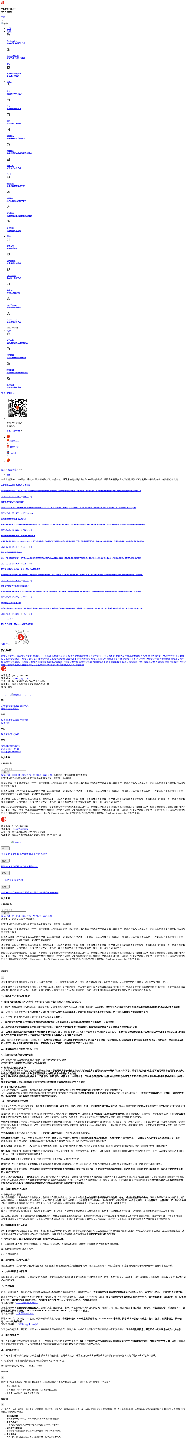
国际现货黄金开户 (13, 662)
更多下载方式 (13, 431)
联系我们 (14, 708)
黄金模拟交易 (155, 656)
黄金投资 (160, 662)
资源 (4, 861)
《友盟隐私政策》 (25, 1313)
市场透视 (15, 720)
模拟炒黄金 (60, 659)
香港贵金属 (165, 659)
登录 (3, 393)
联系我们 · (6, 775)
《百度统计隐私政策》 (27, 1302)
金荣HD (14, 746)
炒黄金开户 (16, 664)
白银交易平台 (72, 659)
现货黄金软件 (136, 656)
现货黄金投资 (44, 662)
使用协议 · (17, 775)
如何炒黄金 (85, 659)
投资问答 (5, 723)
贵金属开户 (110, 656)
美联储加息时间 (68, 664)
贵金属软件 (69, 656)
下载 (3, 17)
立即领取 (5, 772)
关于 (4, 848)
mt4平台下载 (53, 664)
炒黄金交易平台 (9, 656)
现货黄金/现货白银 (13, 880)
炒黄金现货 (80, 656)
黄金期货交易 (47, 659)
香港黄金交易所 (25, 656)
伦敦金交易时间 (30, 662)
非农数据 (80, 664)
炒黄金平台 (128, 659)
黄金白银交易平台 (95, 656)
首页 (3, 469)
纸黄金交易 (57, 656)
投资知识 (5, 720)
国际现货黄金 (86, 662)
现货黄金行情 (152, 659)
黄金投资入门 (29, 664)
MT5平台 (5, 751)
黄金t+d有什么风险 (42, 656)
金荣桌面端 (24, 892)
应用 (4, 887)
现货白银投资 (168, 656)
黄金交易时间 (122, 656)
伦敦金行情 (140, 659)
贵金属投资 (41, 664)
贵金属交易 (150, 662)
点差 (167, 662)
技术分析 (24, 720)
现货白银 (14, 734)
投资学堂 (12, 469)
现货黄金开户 (58, 662)
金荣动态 (24, 706)
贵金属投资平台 (115, 659)
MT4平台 (14, 749)
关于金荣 (5, 706)
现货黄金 (5, 734)
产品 (4, 873)
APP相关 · (38, 775)
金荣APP (5, 746)
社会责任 (5, 708)
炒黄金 (25, 659)
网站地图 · (48, 775)
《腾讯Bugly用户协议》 (27, 1324)
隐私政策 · (27, 775)
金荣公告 (15, 706)
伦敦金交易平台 (100, 662)
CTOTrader (15, 751)
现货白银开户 (15, 659)
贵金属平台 (35, 659)
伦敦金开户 (175, 662)
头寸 (145, 656)
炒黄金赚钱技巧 (99, 659)
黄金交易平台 (72, 662)
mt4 (8, 474)
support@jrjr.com (20, 678)
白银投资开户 (133, 662)
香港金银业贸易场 (117, 662)
